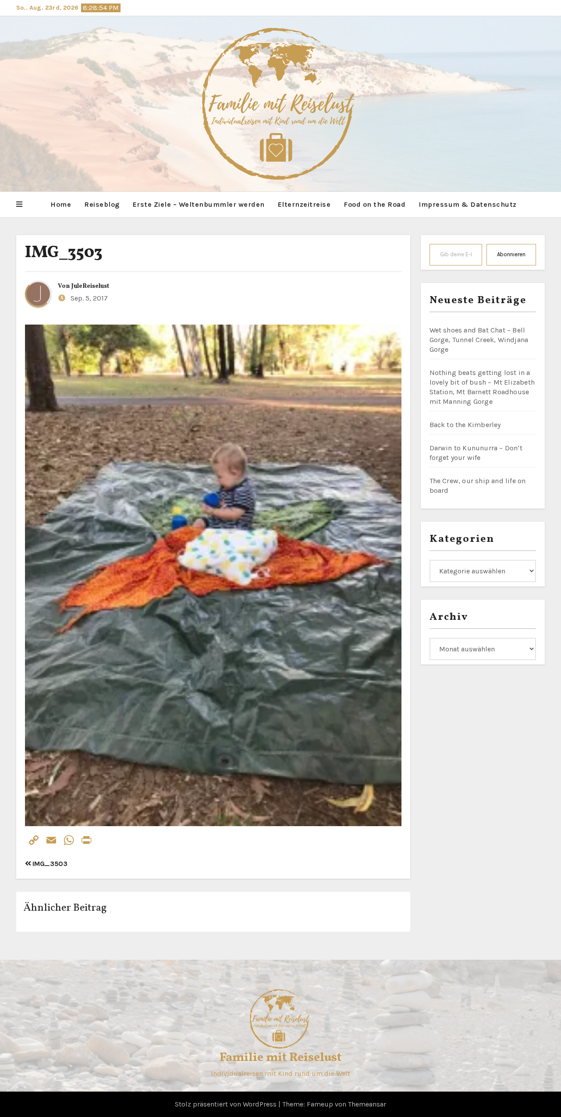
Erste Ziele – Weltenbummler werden (199, 204)
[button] (19, 204)
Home (60, 204)
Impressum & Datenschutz (468, 204)
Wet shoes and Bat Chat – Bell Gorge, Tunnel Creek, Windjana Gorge (479, 339)
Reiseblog (102, 204)
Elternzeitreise (304, 204)
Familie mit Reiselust (280, 1057)
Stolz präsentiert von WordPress (226, 1104)
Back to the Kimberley (465, 425)
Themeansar (367, 1104)
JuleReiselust (90, 286)
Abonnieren (511, 254)
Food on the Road (374, 204)
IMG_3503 (64, 253)
